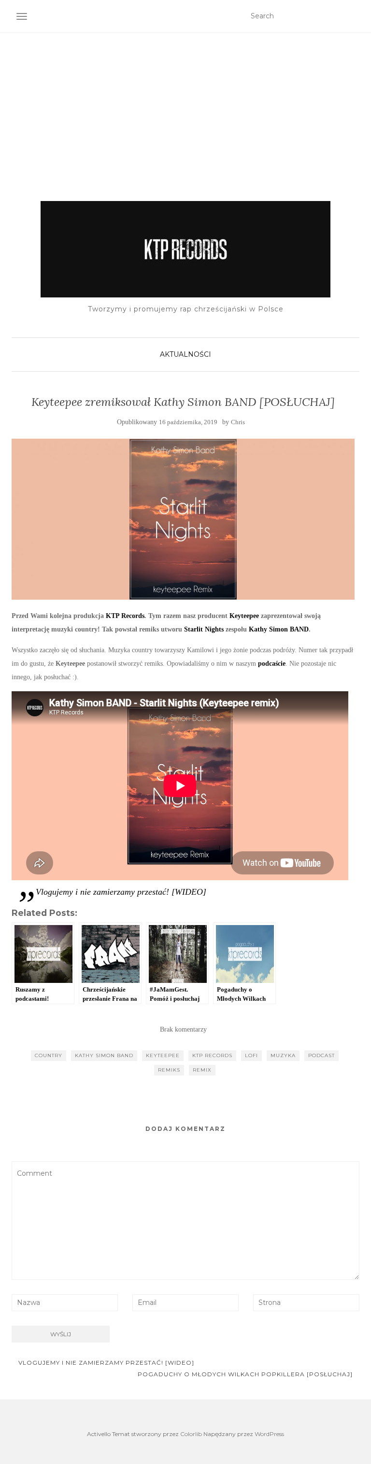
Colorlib (191, 1433)
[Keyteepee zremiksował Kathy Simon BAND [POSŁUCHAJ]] (183, 519)
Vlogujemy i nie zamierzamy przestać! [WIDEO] (121, 892)
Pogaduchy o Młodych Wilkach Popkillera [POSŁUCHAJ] (246, 1374)
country (48, 1055)
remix (202, 1070)
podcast (321, 1055)
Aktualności (185, 354)
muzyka (283, 1055)
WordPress (269, 1433)
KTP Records (125, 615)
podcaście (271, 663)
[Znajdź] (353, 16)
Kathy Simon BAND (279, 629)
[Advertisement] (185, 104)
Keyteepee (244, 615)
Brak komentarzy (183, 1029)
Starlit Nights (204, 629)
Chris (238, 422)
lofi (251, 1055)
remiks (169, 1070)
